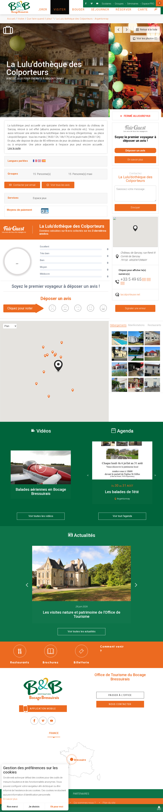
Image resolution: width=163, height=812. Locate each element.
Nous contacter (120, 704)
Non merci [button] (12, 806)
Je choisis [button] (34, 806)
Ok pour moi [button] (56, 806)
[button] (39, 7)
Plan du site (109, 802)
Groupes (119, 3)
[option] (81, 584)
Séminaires (132, 3)
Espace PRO (148, 3)
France (54, 733)
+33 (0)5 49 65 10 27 (120, 686)
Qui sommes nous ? (85, 802)
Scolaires (106, 3)
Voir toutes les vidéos (40, 516)
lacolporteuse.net (130, 294)
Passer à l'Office (120, 695)
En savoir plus (10, 799)
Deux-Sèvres (105, 733)
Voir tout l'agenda (122, 516)
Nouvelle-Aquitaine (78, 733)
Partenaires (81, 793)
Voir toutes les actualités (82, 631)
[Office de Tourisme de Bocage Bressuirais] (43, 689)
